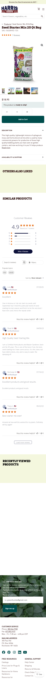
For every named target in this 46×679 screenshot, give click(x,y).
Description (7, 130)
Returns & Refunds (32, 669)
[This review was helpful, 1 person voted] (37, 397)
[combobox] (20, 16)
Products (7, 24)
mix (4, 272)
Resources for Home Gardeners (10, 672)
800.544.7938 (13, 629)
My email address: (10, 595)
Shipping (28, 665)
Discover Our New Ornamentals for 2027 (22, 2)
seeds (11, 272)
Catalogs (5, 662)
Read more (6, 147)
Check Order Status (32, 672)
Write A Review (23, 251)
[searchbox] (12, 262)
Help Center (29, 662)
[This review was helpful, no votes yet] (37, 319)
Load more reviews (23, 442)
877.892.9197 (10, 631)
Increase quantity (27, 112)
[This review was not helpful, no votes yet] (41, 319)
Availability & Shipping (12, 157)
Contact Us (29, 675)
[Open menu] (43, 9)
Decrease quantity (7, 112)
